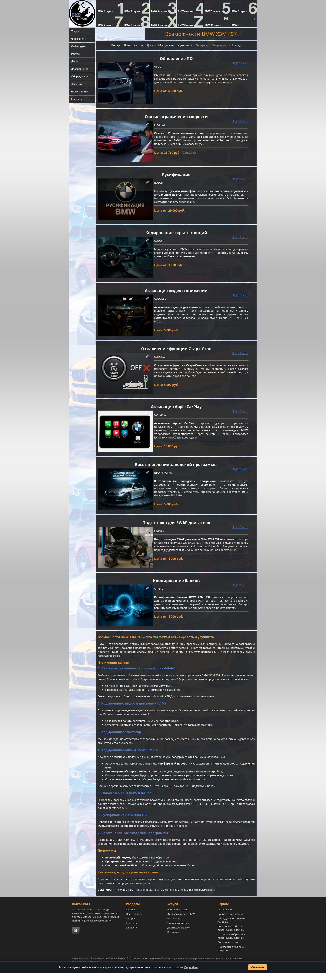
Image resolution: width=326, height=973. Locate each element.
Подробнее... (240, 63)
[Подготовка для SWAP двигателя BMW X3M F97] (125, 547)
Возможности (134, 45)
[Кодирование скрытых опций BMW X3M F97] (125, 257)
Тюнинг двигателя (178, 923)
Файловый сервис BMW (181, 914)
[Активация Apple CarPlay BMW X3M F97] (125, 431)
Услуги (75, 31)
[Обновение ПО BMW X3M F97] (125, 83)
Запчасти (76, 83)
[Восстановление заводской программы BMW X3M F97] (125, 489)
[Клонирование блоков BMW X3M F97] (125, 605)
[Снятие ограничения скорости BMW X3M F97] (125, 141)
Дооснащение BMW (179, 927)
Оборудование (80, 76)
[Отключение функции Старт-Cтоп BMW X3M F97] (125, 373)
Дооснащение (79, 68)
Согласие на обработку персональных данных (231, 936)
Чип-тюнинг (78, 38)
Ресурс (75, 53)
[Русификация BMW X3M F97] (125, 199)
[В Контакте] (76, 930)
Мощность (166, 45)
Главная (130, 909)
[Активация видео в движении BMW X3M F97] (125, 315)
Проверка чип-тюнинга (231, 914)
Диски (74, 61)
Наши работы (79, 91)
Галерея (130, 918)
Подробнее (191, 967)
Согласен (257, 967)
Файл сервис (79, 46)
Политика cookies (228, 942)
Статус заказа (225, 909)
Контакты (76, 99)
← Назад (234, 45)
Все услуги (173, 932)
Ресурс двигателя (177, 909)
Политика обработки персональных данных (231, 928)
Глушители (184, 45)
